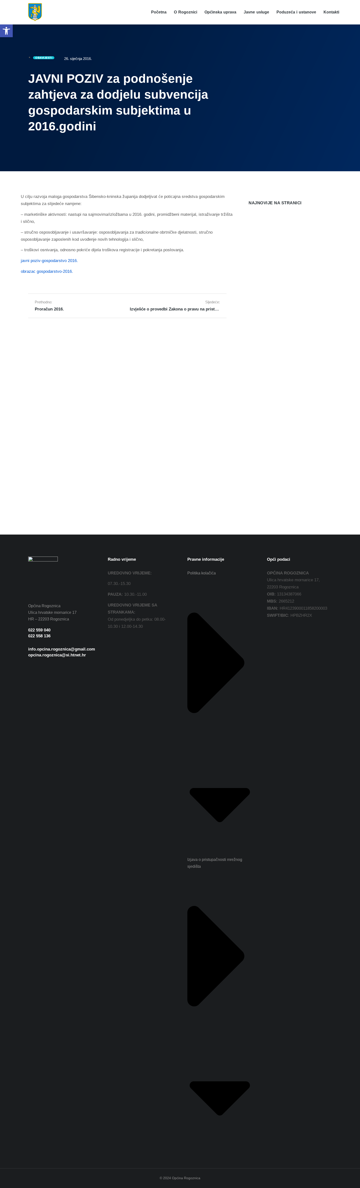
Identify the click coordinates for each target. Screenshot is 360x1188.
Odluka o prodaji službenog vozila (282, 234)
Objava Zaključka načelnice (275, 364)
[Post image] (258, 221)
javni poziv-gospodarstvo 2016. (49, 260)
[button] (6, 30)
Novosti (254, 242)
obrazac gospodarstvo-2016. (47, 271)
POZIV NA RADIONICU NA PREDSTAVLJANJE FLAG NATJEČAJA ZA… (286, 277)
